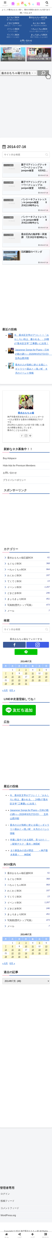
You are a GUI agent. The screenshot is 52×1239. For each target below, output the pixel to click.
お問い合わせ (10, 473)
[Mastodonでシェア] (20, 916)
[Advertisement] (26, 107)
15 (13, 677)
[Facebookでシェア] (8, 924)
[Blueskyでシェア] (31, 916)
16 (19, 677)
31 (26, 684)
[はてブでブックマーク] (20, 924)
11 (33, 673)
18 (33, 677)
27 (46, 680)
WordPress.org (8, 1215)
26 (39, 680)
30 (19, 684)
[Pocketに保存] (31, 924)
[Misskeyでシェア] (43, 916)
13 (46, 673)
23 (19, 680)
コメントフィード (10, 1208)
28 (6, 684)
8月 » (12, 690)
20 (46, 677)
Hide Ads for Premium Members (19, 465)
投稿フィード (7, 1201)
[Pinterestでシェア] (14, 931)
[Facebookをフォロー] (22, 436)
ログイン (5, 1194)
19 (39, 677)
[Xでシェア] (8, 916)
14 (6, 677)
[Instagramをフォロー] (26, 436)
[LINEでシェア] (43, 924)
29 (13, 684)
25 (33, 680)
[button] (46, 154)
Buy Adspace (9, 458)
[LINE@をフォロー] (30, 436)
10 (26, 673)
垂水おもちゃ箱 (26, 413)
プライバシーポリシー (14, 480)
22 (13, 680)
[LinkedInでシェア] (26, 931)
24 (26, 680)
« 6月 (5, 690)
